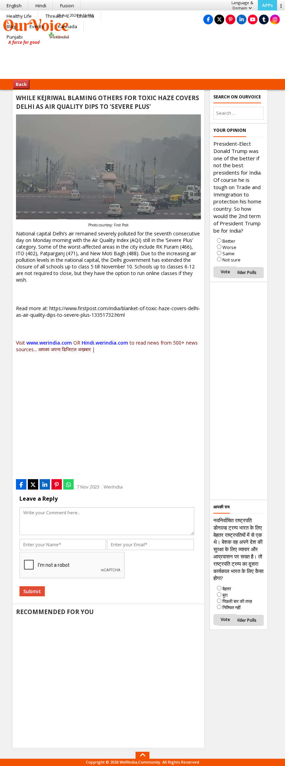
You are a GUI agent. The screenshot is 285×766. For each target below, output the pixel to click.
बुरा (225, 595)
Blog (11, 26)
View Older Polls (240, 272)
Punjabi (15, 37)
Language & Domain (242, 5)
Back (21, 84)
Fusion (67, 5)
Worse (229, 247)
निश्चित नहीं (231, 607)
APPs (267, 5)
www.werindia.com (49, 342)
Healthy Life (19, 16)
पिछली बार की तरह (237, 601)
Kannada (67, 26)
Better (228, 241)
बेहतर (226, 589)
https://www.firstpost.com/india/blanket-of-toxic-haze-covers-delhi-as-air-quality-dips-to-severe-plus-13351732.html (108, 311)
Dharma (85, 16)
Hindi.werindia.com (105, 342)
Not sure (231, 260)
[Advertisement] (142, 57)
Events (37, 26)
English (14, 5)
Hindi (40, 5)
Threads (54, 16)
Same (228, 253)
